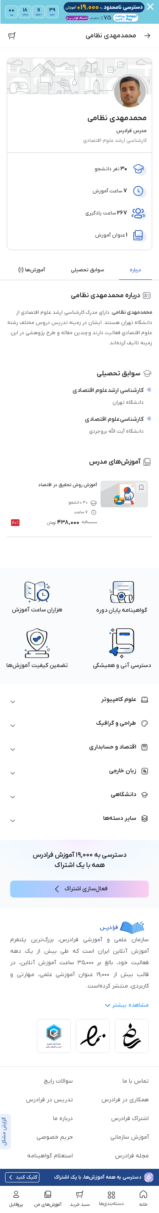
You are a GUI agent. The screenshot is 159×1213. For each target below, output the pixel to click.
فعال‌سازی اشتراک (86, 889)
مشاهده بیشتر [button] (130, 1005)
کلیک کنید (26, 1177)
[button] (79, 702)
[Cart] (12, 35)
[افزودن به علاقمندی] (141, 487)
